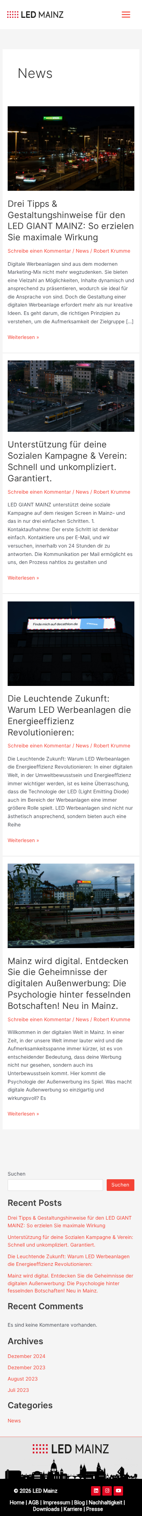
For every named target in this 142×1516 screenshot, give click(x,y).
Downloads (46, 1509)
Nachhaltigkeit (105, 1502)
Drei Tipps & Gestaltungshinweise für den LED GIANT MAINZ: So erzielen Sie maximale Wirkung (71, 220)
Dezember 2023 (27, 1367)
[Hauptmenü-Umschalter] (126, 15)
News (82, 251)
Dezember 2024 (27, 1356)
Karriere (74, 1509)
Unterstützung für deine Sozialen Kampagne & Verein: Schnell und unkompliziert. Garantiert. (67, 461)
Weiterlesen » (23, 336)
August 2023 (23, 1379)
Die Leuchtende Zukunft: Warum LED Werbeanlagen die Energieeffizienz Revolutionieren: (69, 715)
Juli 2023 (18, 1390)
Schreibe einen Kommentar (39, 251)
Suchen (16, 1174)
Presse (94, 1509)
